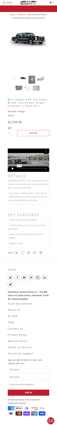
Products (21, 14)
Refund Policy (17, 341)
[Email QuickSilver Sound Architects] (11, 284)
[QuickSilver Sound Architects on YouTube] (24, 277)
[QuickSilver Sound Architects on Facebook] (18, 277)
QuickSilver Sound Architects (27, 399)
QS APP (13, 316)
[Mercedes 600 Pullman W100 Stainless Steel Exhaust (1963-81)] (28, 38)
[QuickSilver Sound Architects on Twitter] (11, 277)
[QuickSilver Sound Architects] (28, 2)
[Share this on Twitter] (16, 253)
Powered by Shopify (17, 403)
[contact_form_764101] (50, 420)
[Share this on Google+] (34, 253)
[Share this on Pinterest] (28, 253)
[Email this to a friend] (40, 253)
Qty (10, 128)
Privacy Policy (17, 334)
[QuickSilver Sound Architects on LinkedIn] (45, 277)
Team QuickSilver (20, 303)
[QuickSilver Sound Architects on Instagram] (38, 277)
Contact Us (15, 328)
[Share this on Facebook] (22, 253)
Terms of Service (20, 347)
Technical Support (21, 353)
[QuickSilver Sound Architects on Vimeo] (31, 277)
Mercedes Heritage (16, 111)
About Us (14, 309)
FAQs (11, 322)
